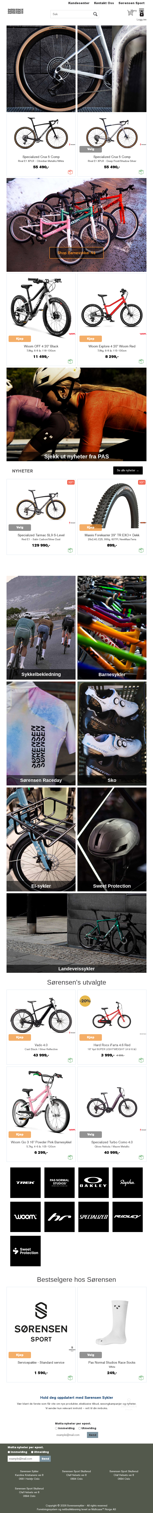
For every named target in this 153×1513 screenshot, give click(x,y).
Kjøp (20, 338)
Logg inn (141, 19)
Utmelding (88, 1428)
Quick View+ (18, 151)
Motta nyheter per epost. (73, 1423)
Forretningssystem (47, 1509)
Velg (90, 149)
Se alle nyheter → (128, 470)
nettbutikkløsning (71, 1509)
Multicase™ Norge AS (103, 1509)
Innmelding (66, 1428)
